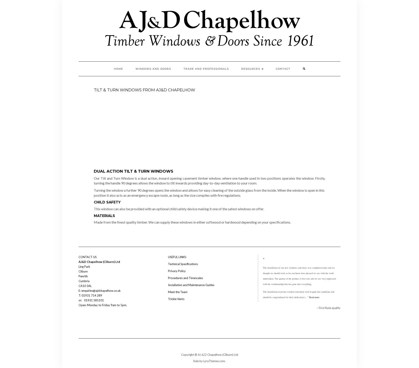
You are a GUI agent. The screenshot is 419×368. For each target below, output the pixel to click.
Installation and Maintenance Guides (191, 285)
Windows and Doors (153, 68)
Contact (283, 68)
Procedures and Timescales (185, 278)
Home (118, 68)
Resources (251, 68)
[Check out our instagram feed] (88, 318)
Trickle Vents (176, 299)
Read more (314, 297)
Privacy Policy (177, 271)
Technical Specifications (183, 264)
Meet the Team (177, 292)
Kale (196, 361)
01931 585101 (93, 300)
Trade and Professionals (206, 68)
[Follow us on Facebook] (81, 318)
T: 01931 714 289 (91, 295)
